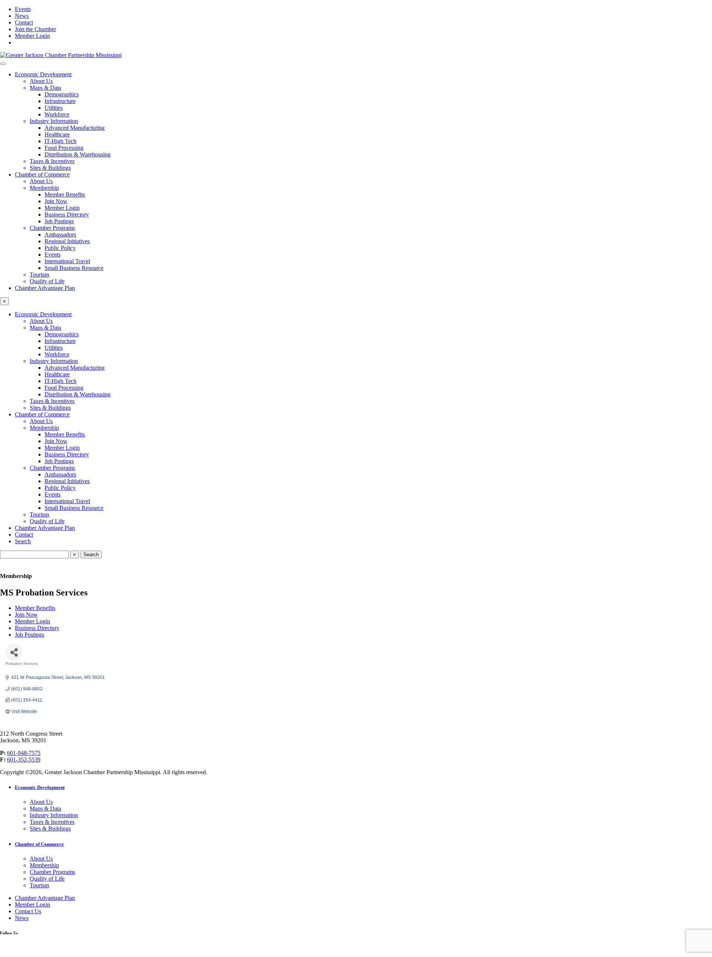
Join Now (55, 201)
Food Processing (63, 148)
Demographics (61, 94)
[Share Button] (14, 652)
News (22, 16)
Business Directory (66, 214)
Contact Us (28, 911)
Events (23, 9)
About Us (41, 81)
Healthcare (57, 134)
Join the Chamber (35, 29)
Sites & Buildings (50, 168)
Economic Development (43, 74)
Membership (44, 188)
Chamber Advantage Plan (45, 288)
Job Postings (59, 221)
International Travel (67, 261)
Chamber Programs (52, 228)
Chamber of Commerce (42, 174)
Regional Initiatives (67, 241)
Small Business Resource (73, 268)
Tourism (39, 274)
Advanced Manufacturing (74, 128)
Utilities (53, 108)
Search (23, 541)
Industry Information (54, 121)
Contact (24, 22)
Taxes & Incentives (52, 161)
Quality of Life (47, 281)
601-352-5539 (23, 759)
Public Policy (60, 248)
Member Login (32, 36)
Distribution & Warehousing (77, 154)
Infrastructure (60, 101)
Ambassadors (60, 234)
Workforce (56, 114)
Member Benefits (64, 194)
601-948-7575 (23, 753)
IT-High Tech (60, 141)
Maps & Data (45, 88)
